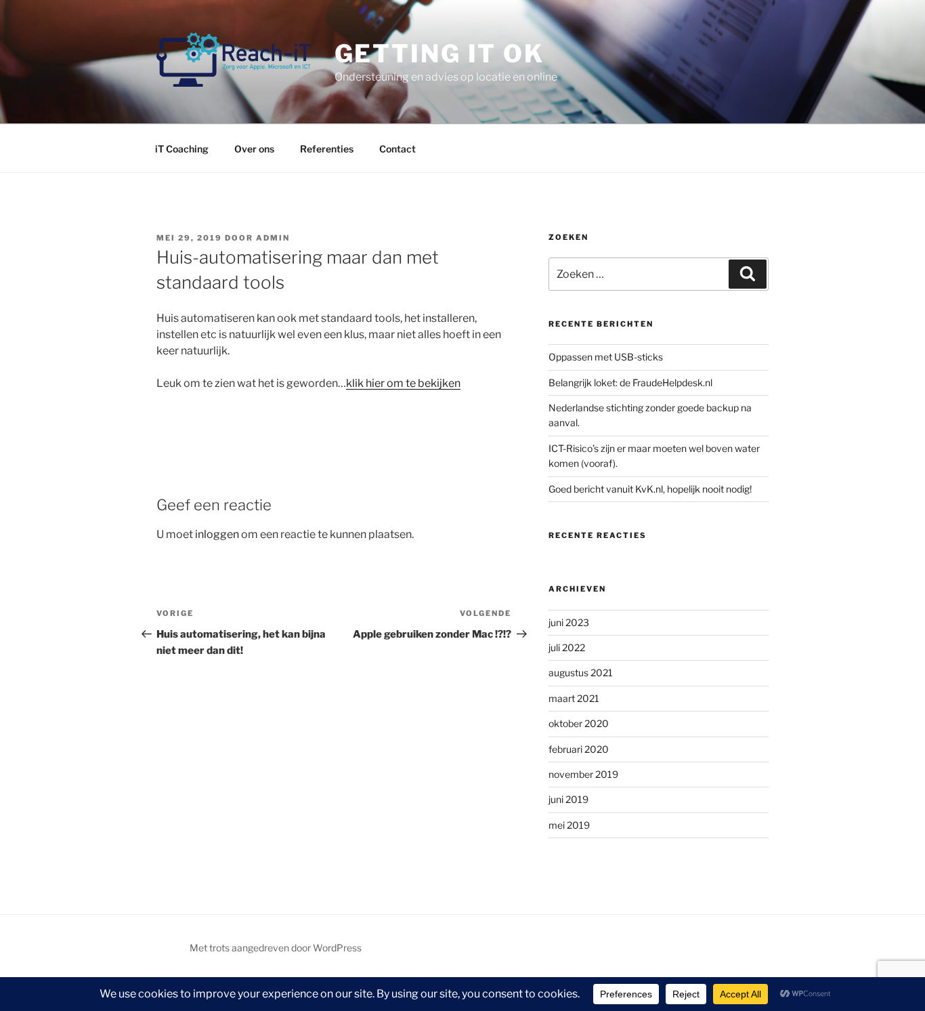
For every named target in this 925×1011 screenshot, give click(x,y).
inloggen (217, 534)
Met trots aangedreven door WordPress (276, 947)
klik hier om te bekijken (403, 383)
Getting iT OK (439, 53)
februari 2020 (578, 749)
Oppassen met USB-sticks (605, 357)
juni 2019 (568, 799)
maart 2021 (573, 698)
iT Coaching (182, 148)
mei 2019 (569, 825)
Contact (397, 148)
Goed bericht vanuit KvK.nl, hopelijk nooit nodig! (650, 489)
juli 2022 (566, 647)
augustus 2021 (580, 672)
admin (273, 238)
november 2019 (583, 774)
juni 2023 (568, 622)
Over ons (254, 148)
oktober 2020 (578, 723)
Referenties (326, 148)
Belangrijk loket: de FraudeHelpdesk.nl (630, 382)
